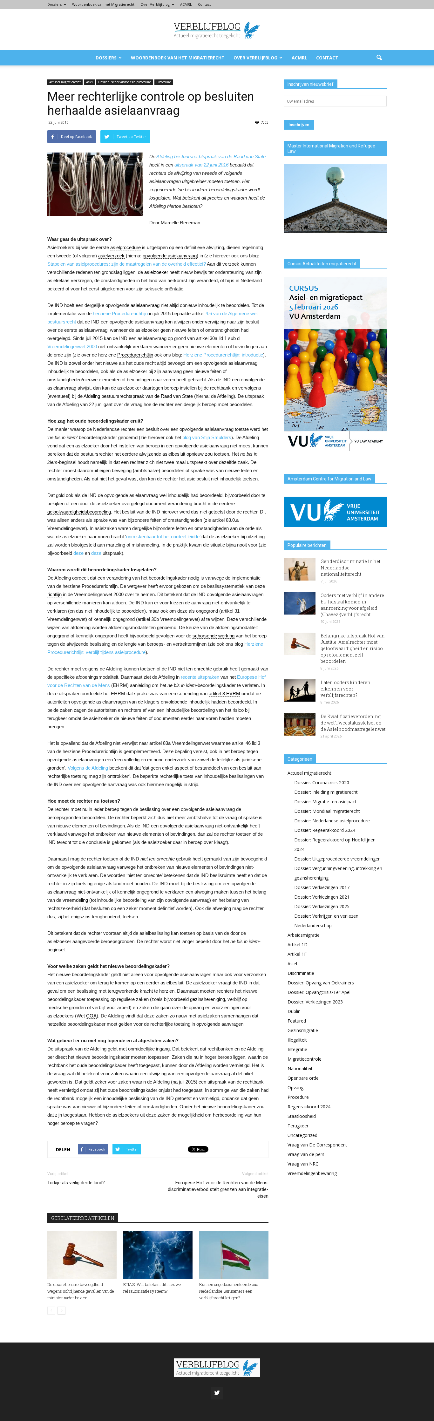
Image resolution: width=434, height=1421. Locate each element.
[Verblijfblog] (217, 30)
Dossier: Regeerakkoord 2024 (324, 830)
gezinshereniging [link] (207, 999)
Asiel (89, 82)
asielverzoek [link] (111, 255)
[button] (379, 57)
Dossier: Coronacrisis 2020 (321, 782)
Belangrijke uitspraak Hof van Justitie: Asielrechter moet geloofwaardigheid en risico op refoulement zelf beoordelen (353, 648)
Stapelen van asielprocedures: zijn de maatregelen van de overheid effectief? (126, 264)
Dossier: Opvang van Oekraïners (321, 983)
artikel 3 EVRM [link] (224, 693)
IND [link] (59, 305)
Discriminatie (301, 973)
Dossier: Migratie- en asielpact (325, 802)
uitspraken (208, 677)
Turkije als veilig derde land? (76, 1183)
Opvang (295, 1087)
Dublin (294, 1011)
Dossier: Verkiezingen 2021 (321, 897)
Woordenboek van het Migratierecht (103, 4)
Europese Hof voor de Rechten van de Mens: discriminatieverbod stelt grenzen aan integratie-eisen (218, 1189)
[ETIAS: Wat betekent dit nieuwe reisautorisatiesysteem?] (158, 1255)
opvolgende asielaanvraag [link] (170, 255)
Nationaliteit (300, 1068)
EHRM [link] (120, 685)
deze (78, 553)
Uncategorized (302, 1135)
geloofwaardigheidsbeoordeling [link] (79, 511)
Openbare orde (303, 1078)
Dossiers (54, 4)
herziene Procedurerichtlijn (120, 313)
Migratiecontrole (305, 1059)
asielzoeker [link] (156, 272)
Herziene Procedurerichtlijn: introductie (223, 354)
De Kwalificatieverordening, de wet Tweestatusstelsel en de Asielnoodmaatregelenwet (353, 722)
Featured (297, 1021)
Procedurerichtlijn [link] (135, 354)
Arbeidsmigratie (304, 935)
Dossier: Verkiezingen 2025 (321, 906)
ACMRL (186, 4)
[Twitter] (217, 1393)
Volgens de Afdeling (88, 768)
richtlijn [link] (54, 594)
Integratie (297, 1049)
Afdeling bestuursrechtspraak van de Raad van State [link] (138, 396)
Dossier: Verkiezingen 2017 (321, 887)
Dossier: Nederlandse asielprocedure (124, 82)
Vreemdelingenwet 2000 (72, 346)
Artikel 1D (298, 945)
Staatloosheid (302, 1116)
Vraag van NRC (303, 1164)
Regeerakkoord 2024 (309, 1107)
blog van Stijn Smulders (206, 437)
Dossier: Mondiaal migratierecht (327, 811)
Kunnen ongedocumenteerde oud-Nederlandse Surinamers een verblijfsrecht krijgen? (229, 1291)
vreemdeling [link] (75, 900)
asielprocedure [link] (125, 247)
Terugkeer (298, 1126)
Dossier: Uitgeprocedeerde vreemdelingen (337, 859)
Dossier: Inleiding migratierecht (326, 792)
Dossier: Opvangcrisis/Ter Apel (319, 992)
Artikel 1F (297, 954)
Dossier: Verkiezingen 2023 (315, 1002)
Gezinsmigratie (303, 1030)
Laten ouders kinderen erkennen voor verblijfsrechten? (345, 688)
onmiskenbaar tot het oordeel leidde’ (163, 536)
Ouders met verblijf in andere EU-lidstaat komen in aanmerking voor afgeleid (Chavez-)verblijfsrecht (352, 604)
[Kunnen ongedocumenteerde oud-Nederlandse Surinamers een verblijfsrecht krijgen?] (233, 1255)
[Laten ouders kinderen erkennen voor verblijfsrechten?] (299, 690)
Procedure (163, 82)
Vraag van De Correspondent (317, 1145)
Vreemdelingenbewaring (312, 1173)
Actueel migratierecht (65, 82)
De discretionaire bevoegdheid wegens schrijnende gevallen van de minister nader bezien (80, 1291)
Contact (204, 4)
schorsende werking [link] (213, 635)
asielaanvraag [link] (145, 305)
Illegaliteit (297, 1040)
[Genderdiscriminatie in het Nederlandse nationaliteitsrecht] (299, 569)
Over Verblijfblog (155, 4)
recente (188, 677)
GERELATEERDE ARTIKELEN (82, 1218)
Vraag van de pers (306, 1154)
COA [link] (91, 1015)
